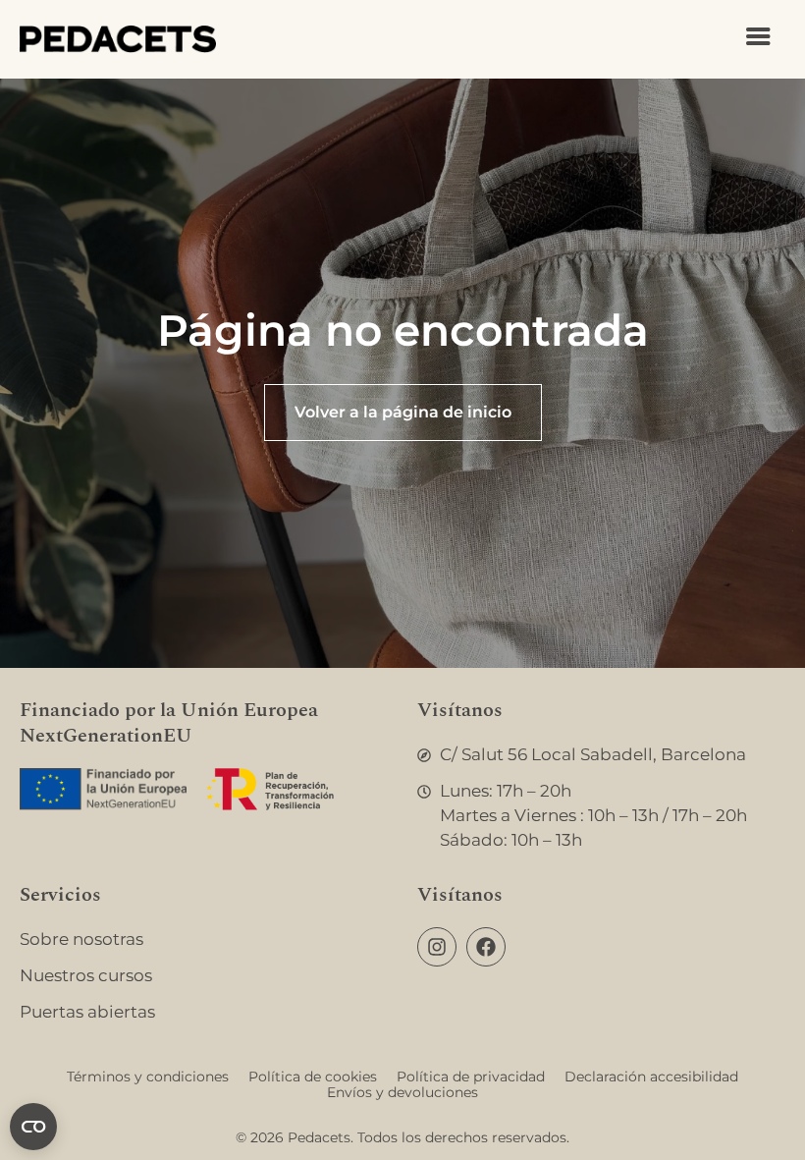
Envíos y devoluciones (402, 1092)
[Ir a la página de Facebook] (486, 947)
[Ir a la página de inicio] (118, 39)
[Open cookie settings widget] (33, 1126)
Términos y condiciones (148, 1076)
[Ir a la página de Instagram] (436, 947)
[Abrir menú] (758, 37)
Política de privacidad (471, 1076)
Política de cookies (312, 1076)
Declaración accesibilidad (651, 1076)
